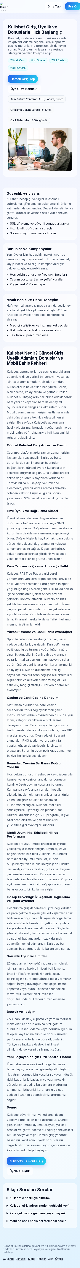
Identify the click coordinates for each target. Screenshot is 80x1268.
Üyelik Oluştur (20, 1171)
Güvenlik (8, 1258)
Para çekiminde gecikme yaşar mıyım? (37, 1213)
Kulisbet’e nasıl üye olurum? (30, 1198)
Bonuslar (21, 1258)
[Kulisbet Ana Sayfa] (4, 6)
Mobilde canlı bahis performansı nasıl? (38, 1221)
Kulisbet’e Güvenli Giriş (26, 1161)
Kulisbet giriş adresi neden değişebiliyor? (40, 1205)
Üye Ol (72, 6)
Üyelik (59, 1258)
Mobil (31, 1258)
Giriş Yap (54, 6)
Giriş (50, 1258)
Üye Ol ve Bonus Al (24, 89)
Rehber (41, 1258)
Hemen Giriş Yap (23, 79)
